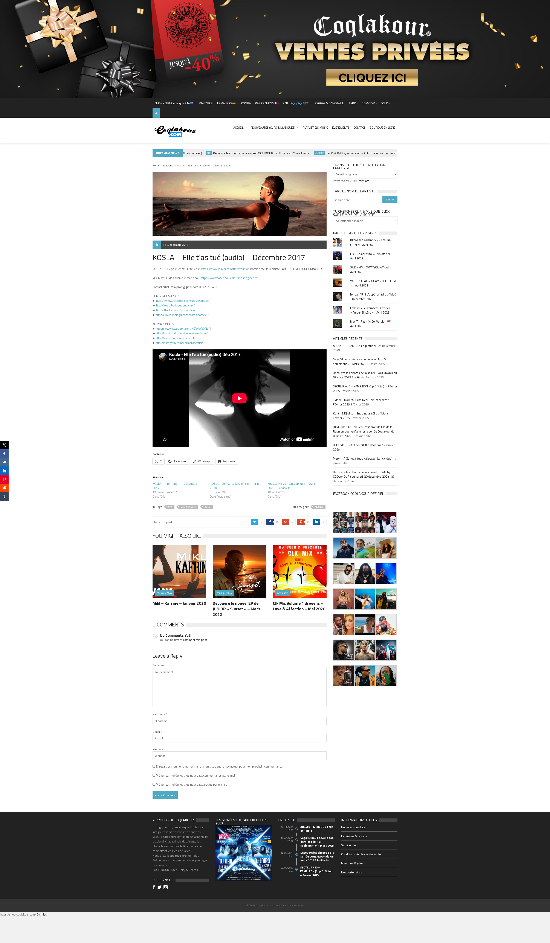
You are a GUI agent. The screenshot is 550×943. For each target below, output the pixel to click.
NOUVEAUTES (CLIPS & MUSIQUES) (273, 127)
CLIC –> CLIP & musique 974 (172, 103)
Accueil (238, 127)
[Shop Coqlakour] (275, 49)
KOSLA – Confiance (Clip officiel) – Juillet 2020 (235, 485)
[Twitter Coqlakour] (160, 887)
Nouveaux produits (353, 827)
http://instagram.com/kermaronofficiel (180, 342)
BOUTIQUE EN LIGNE (382, 127)
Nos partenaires (351, 872)
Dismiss (42, 914)
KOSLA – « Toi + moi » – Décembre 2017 (175, 485)
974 (170, 507)
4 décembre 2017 (177, 245)
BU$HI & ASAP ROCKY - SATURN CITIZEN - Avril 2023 (370, 242)
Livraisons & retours (354, 836)
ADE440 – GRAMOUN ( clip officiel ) (355, 345)
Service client (349, 845)
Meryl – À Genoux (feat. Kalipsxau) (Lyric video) (362, 458)
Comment (160, 665)
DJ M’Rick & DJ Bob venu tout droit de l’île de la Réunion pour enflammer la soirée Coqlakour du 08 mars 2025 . (363, 431)
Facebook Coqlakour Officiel (358, 493)
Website (158, 749)
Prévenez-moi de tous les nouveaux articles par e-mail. (191, 784)
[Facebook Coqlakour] (155, 887)
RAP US (287, 103)
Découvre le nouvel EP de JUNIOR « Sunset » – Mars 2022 (236, 609)
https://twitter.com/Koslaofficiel (176, 310)
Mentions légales (352, 863)
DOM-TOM (368, 103)
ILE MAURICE (224, 103)
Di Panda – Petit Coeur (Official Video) (357, 445)
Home (156, 165)
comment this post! (195, 639)
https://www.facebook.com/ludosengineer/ (229, 278)
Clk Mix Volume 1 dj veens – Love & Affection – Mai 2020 (299, 606)
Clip (192, 153)
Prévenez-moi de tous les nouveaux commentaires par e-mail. (196, 775)
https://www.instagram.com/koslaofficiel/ (182, 314)
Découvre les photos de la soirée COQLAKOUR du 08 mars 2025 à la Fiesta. (244, 153)
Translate (363, 180)
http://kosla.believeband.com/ (175, 305)
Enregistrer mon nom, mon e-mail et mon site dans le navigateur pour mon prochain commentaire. (219, 766)
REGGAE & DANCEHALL (329, 103)
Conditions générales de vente (361, 854)
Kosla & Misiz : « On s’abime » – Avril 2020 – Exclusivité (291, 485)
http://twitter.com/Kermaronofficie (177, 338)
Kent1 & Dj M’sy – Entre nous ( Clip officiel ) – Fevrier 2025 (346, 153)
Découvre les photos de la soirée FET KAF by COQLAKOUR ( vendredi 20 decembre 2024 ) (362, 474)
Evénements (340, 127)
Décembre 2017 (188, 507)
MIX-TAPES (205, 103)
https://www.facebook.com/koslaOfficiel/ (182, 300)
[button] (343, 522)
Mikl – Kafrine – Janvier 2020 (179, 603)
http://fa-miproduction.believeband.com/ (182, 333)
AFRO (352, 103)
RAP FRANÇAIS (264, 103)
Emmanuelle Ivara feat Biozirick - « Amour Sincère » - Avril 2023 (371, 310)
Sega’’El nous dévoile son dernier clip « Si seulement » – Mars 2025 (360, 361)
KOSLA (208, 507)
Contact (359, 127)
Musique (302, 153)
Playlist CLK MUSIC (315, 127)
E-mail (157, 731)
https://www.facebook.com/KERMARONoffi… (184, 328)
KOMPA (246, 103)
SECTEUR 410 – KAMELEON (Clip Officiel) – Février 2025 (316, 871)
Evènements (395, 153)
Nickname (160, 714)
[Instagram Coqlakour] (166, 887)
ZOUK (384, 103)
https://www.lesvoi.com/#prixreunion (225, 269)
